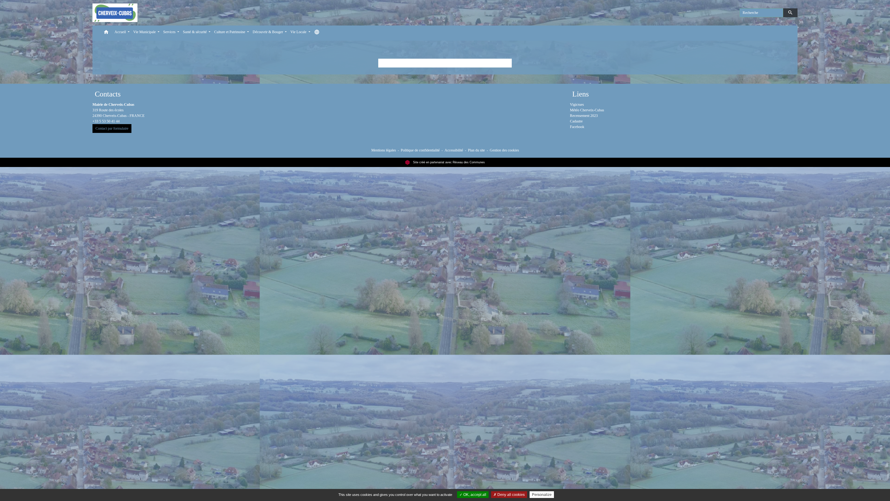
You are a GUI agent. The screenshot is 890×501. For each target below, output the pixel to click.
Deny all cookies (510, 495)
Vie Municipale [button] (145, 32)
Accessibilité (454, 150)
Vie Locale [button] (298, 32)
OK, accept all (474, 495)
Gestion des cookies (504, 150)
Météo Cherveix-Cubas (587, 110)
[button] (106, 33)
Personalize (542, 495)
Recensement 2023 (584, 116)
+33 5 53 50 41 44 (106, 121)
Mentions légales (383, 150)
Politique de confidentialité (420, 150)
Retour (445, 63)
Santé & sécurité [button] (195, 32)
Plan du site (476, 150)
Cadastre (576, 121)
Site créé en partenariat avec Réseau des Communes (448, 162)
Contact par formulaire (111, 128)
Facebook (577, 127)
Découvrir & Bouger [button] (268, 32)
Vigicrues (577, 104)
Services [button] (169, 32)
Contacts (108, 94)
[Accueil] (114, 12)
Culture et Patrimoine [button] (230, 32)
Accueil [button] (120, 32)
